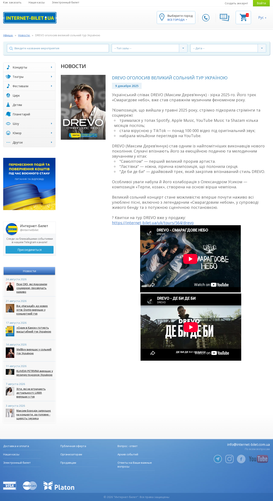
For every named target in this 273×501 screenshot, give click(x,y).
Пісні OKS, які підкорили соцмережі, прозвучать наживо (31, 288)
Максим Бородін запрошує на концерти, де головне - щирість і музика (33, 414)
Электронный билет (65, 2)
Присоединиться (29, 250)
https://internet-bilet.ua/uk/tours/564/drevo (153, 222)
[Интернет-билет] (30, 18)
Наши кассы (37, 2)
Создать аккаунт (236, 3)
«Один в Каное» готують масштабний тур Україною (33, 329)
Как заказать (12, 2)
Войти (261, 3)
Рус (261, 17)
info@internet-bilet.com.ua (248, 444)
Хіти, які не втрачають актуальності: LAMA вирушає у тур (31, 392)
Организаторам (71, 454)
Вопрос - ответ (128, 446)
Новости (29, 271)
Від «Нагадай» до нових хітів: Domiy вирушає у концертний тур (32, 309)
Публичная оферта (73, 446)
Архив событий (128, 454)
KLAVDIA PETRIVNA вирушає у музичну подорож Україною (34, 373)
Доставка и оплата (16, 446)
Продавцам (68, 463)
